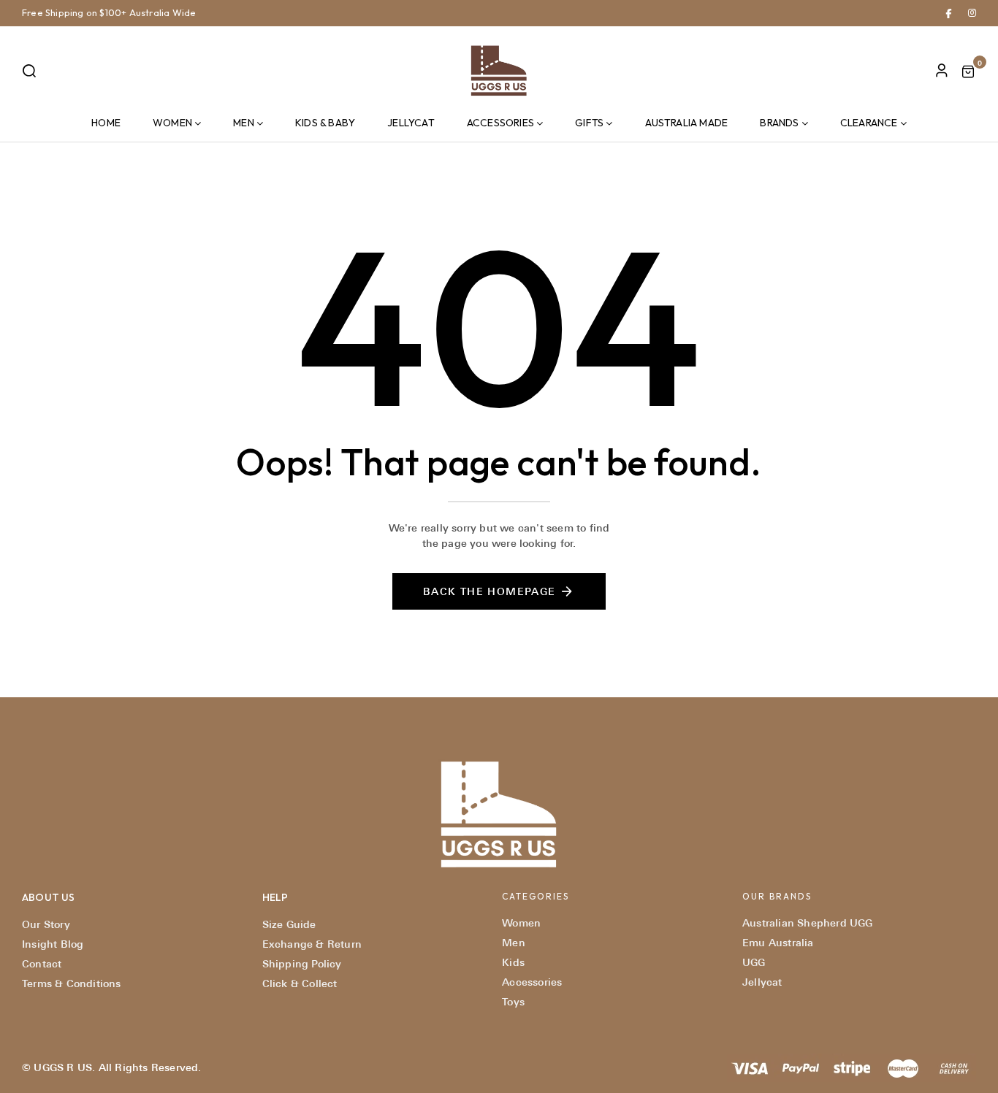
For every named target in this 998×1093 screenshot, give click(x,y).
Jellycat (411, 122)
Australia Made (686, 122)
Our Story (46, 924)
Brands (779, 122)
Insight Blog (52, 944)
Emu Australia (778, 942)
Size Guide (289, 924)
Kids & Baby (325, 122)
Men (243, 122)
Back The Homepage (489, 591)
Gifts (589, 122)
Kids (513, 962)
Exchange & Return (312, 944)
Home (106, 122)
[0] (968, 73)
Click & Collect (300, 983)
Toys (513, 1002)
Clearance (869, 122)
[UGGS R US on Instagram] (972, 12)
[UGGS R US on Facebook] (948, 12)
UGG (754, 962)
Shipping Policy (302, 964)
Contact (41, 964)
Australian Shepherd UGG (807, 923)
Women (172, 122)
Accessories (500, 122)
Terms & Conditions (71, 983)
